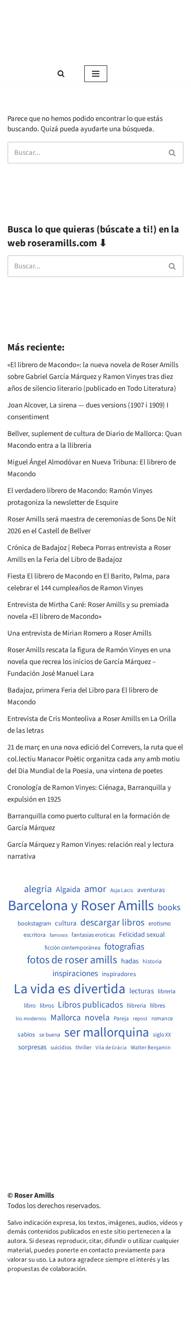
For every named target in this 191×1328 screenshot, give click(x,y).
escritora (35, 935)
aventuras (151, 890)
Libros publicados (90, 1005)
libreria (166, 991)
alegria (38, 889)
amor (95, 889)
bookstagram (34, 924)
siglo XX (162, 1035)
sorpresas (32, 1047)
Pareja (121, 1019)
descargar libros (112, 922)
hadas (130, 961)
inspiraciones (75, 974)
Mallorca (65, 1018)
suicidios (61, 1048)
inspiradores (119, 974)
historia (152, 962)
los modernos (31, 1018)
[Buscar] (61, 73)
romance (162, 1019)
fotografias (124, 946)
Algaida (68, 889)
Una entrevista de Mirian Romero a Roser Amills (79, 633)
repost (140, 1018)
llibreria (136, 1006)
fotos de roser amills (72, 960)
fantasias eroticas (93, 935)
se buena (49, 1035)
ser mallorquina (106, 1033)
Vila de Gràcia (111, 1047)
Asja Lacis (121, 891)
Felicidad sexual (142, 935)
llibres (157, 1006)
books (169, 907)
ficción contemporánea (72, 948)
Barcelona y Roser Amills (81, 906)
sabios (26, 1034)
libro (30, 1006)
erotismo (159, 924)
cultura (65, 923)
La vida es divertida (69, 989)
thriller (83, 1048)
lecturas (141, 991)
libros (47, 1006)
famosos (58, 935)
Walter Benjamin (150, 1048)
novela (97, 1017)
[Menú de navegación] (95, 73)
